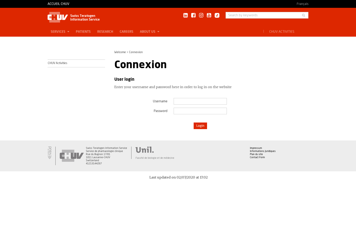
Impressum (256, 148)
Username (160, 101)
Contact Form (257, 157)
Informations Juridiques (263, 151)
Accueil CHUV (58, 4)
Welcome (120, 52)
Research (105, 31)
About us (148, 31)
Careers (126, 31)
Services (58, 31)
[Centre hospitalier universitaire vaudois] (72, 156)
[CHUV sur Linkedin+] (185, 15)
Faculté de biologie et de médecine (155, 158)
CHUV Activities (281, 31)
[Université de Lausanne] (155, 150)
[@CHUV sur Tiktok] (215, 15)
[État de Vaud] (49, 153)
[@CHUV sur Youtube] (209, 15)
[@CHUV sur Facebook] (193, 15)
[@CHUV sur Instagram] (201, 15)
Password (160, 111)
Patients (83, 31)
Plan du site (256, 154)
